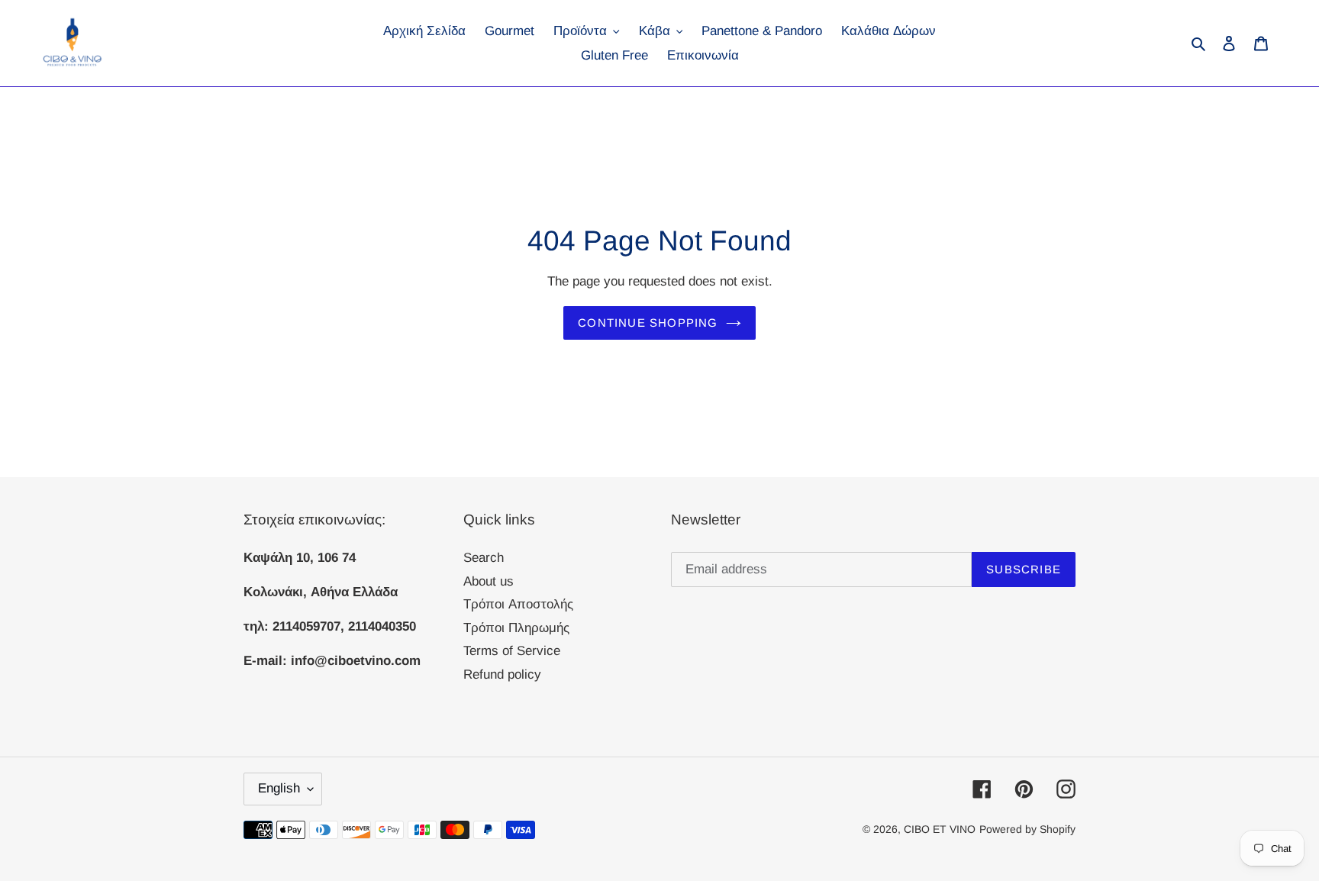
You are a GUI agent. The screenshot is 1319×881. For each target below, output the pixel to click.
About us (488, 581)
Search (483, 557)
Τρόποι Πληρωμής (516, 628)
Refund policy (502, 674)
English (279, 788)
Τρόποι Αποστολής (518, 604)
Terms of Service (511, 651)
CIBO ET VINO (940, 829)
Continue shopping (648, 322)
